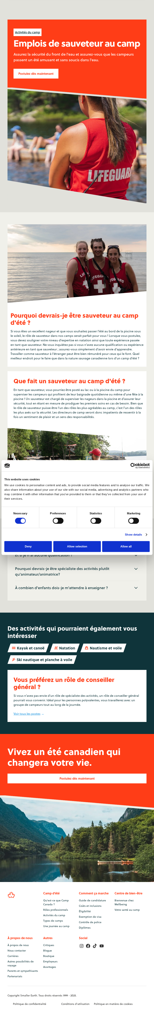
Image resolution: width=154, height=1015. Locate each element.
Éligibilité (85, 911)
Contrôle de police (90, 922)
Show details (133, 534)
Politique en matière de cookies (113, 1004)
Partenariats (15, 976)
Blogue (47, 950)
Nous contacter (17, 950)
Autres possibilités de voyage (21, 963)
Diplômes (85, 928)
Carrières (13, 956)
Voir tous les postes (27, 714)
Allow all (126, 546)
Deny (28, 546)
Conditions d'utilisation (75, 1004)
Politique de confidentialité (29, 1004)
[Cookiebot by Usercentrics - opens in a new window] (133, 466)
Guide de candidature (92, 900)
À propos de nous (18, 945)
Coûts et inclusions (90, 906)
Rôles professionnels (55, 910)
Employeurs (50, 961)
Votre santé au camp (127, 910)
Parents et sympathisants (23, 971)
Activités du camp (27, 32)
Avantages (49, 967)
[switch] (58, 521)
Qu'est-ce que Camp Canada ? (56, 902)
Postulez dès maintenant (36, 73)
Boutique (48, 956)
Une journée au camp (56, 926)
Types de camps (53, 921)
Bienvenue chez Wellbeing (124, 902)
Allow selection (77, 546)
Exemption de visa (90, 917)
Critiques (48, 945)
